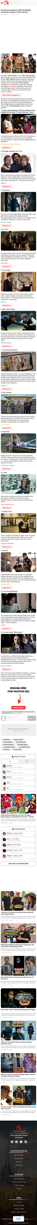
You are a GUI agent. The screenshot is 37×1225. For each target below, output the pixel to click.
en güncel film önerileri (9, 747)
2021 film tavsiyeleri (8, 744)
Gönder (32, 718)
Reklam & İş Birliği (19, 1205)
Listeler (19, 1188)
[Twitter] (16, 1141)
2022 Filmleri (19, 1165)
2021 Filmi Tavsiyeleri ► (11, 95)
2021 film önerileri (18, 739)
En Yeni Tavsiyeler (19, 1185)
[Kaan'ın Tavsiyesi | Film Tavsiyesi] (6, 2)
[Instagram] (12, 1141)
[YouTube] (21, 1141)
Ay (10, 761)
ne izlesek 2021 (17, 749)
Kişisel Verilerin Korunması (19, 1212)
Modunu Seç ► (18, 707)
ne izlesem (6, 749)
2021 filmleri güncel (22, 744)
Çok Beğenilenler (19, 1178)
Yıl (27, 761)
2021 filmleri (6, 739)
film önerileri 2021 (20, 742)
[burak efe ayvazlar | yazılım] (18, 1219)
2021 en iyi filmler (7, 742)
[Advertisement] (18, 34)
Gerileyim (19, 1162)
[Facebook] (25, 1141)
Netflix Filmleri (19, 1158)
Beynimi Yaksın (19, 1155)
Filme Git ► (7, 148)
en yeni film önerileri (24, 747)
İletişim (19, 1202)
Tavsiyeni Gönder (19, 1209)
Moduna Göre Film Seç (19, 1182)
